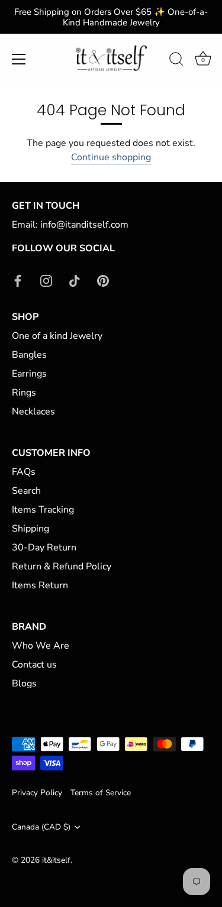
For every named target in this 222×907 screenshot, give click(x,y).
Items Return (40, 585)
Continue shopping (111, 157)
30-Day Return (44, 547)
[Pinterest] (103, 280)
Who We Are (40, 645)
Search (26, 490)
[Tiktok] (75, 280)
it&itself (56, 860)
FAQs (24, 471)
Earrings (29, 373)
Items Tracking (43, 509)
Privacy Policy (37, 792)
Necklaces (33, 411)
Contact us (34, 664)
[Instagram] (46, 280)
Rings (24, 392)
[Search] (176, 61)
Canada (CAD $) (41, 827)
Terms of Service (100, 792)
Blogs (24, 683)
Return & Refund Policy (61, 566)
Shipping (30, 528)
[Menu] (19, 59)
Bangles (29, 354)
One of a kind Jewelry (57, 335)
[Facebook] (18, 280)
